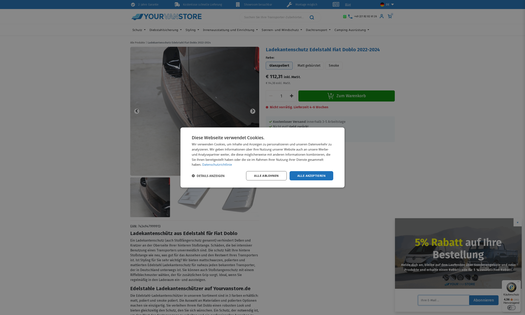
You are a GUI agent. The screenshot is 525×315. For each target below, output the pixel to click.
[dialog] (262, 158)
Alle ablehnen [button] (266, 176)
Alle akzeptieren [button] (311, 176)
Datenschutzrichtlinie (217, 164)
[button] (208, 175)
